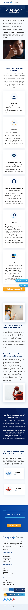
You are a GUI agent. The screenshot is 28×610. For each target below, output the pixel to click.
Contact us (5, 570)
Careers (4, 568)
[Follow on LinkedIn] (10, 599)
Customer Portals (7, 558)
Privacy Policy (6, 580)
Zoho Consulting (6, 556)
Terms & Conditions (7, 582)
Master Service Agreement (9, 584)
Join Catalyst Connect (14, 525)
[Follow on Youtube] (13, 599)
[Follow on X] (7, 599)
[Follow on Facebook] (4, 599)
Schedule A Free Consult (14, 289)
